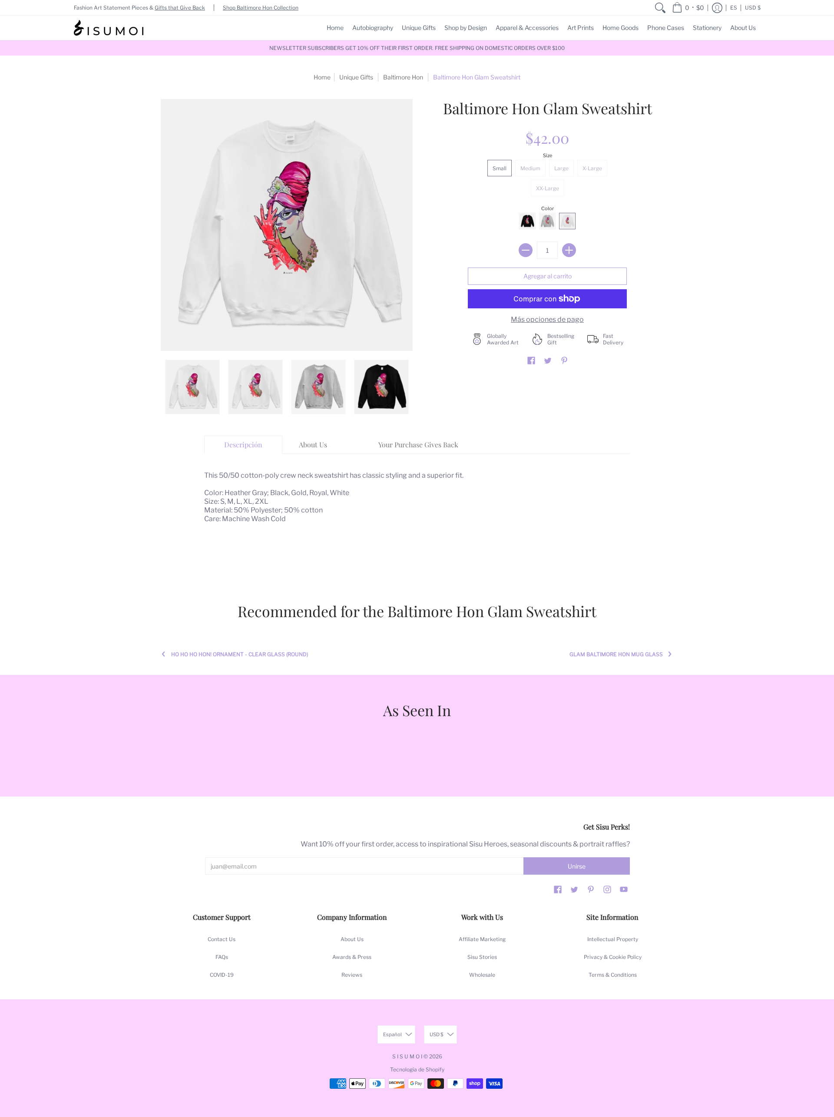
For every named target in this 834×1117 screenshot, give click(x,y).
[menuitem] (660, 7)
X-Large (592, 168)
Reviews (351, 975)
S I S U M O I (407, 1056)
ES (733, 7)
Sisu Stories (482, 957)
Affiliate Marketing (482, 939)
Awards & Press (351, 957)
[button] (688, 7)
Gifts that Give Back (180, 7)
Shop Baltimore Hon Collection (260, 7)
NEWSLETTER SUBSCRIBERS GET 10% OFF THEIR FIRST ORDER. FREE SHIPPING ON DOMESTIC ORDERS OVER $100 (417, 48)
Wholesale (482, 975)
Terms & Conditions (613, 975)
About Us (352, 939)
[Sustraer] (526, 250)
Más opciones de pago (547, 319)
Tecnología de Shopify (417, 1069)
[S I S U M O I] (108, 28)
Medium (530, 168)
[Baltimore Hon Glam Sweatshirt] (192, 387)
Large (561, 168)
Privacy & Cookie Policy (613, 957)
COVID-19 (222, 975)
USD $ (753, 7)
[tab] (243, 445)
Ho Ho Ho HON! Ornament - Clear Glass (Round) (239, 654)
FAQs (221, 957)
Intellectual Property (612, 939)
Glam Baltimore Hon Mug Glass (616, 654)
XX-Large (547, 188)
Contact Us (221, 939)
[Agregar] (569, 250)
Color (547, 208)
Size (547, 155)
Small (499, 168)
